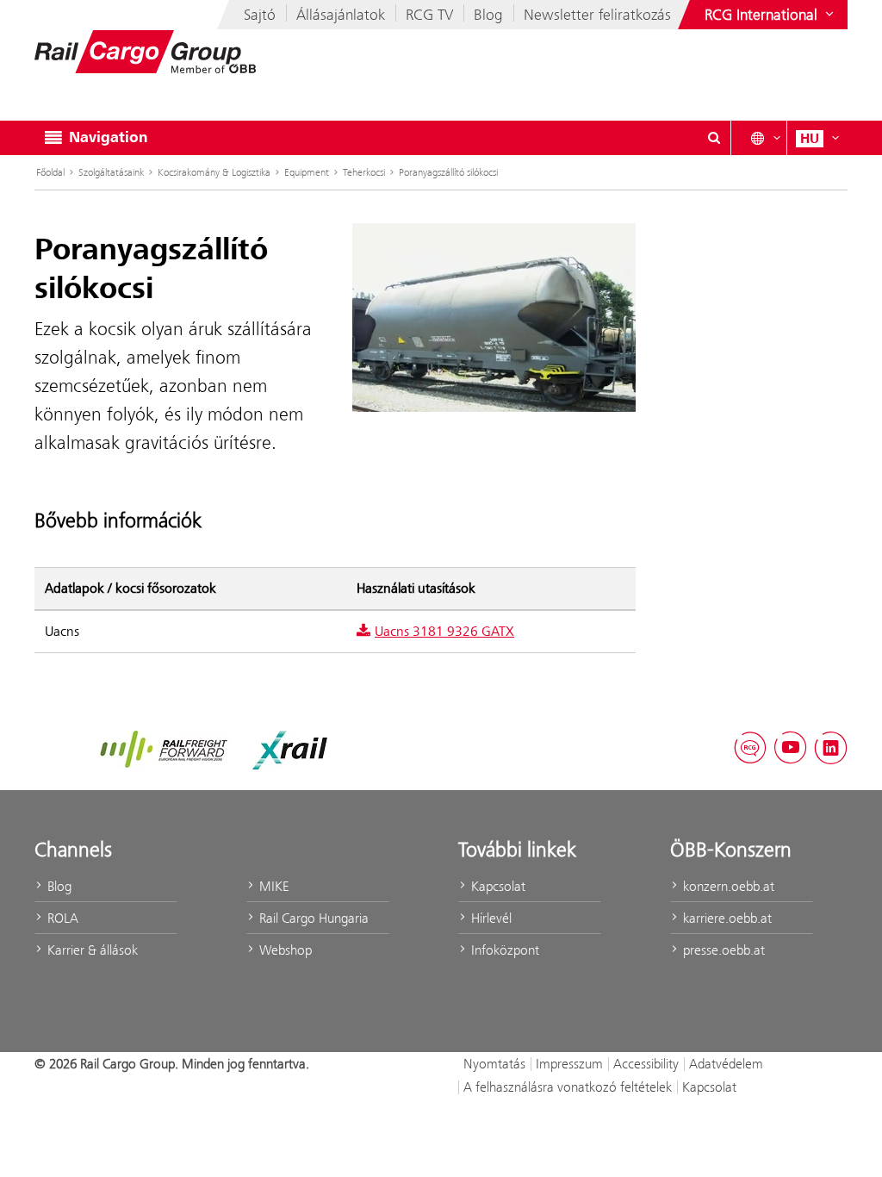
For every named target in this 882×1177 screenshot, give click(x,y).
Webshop (284, 950)
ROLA (61, 918)
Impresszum (569, 1064)
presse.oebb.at (722, 950)
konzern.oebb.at (727, 886)
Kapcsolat (496, 886)
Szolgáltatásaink (111, 172)
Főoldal (50, 172)
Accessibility (646, 1064)
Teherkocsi (364, 172)
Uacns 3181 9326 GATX (444, 631)
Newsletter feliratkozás (597, 14)
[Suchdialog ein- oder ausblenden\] (714, 138)
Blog (488, 14)
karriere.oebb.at (726, 918)
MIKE (272, 886)
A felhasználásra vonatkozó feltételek (567, 1087)
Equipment (306, 172)
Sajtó (260, 14)
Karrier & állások (91, 950)
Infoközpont (503, 950)
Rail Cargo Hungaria (312, 918)
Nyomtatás (494, 1064)
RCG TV (429, 14)
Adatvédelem (726, 1064)
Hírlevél (490, 918)
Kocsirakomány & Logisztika (214, 172)
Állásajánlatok (340, 14)
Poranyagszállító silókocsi (448, 172)
